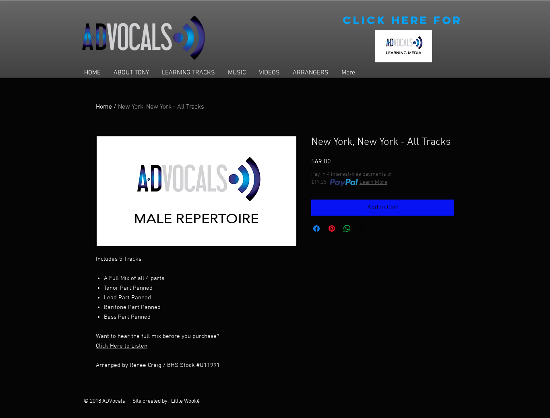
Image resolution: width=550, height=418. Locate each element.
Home (104, 107)
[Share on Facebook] (316, 228)
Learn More (373, 182)
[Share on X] (362, 228)
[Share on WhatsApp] (347, 228)
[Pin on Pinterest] (332, 228)
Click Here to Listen (121, 346)
